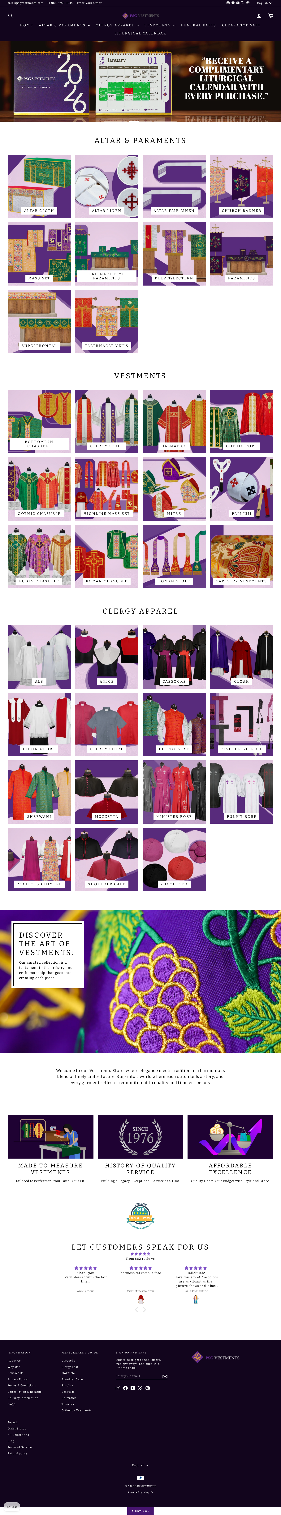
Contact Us (16, 1373)
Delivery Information (23, 1398)
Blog (11, 1441)
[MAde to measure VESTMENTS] (50, 1137)
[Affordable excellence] (230, 1137)
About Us (14, 1360)
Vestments (158, 25)
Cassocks (68, 1360)
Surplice (68, 1385)
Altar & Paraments (63, 25)
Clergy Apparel (116, 25)
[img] (140, 1254)
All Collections (18, 1435)
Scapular (68, 1391)
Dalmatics (69, 1398)
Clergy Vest (70, 1367)
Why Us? (14, 1367)
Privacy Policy (18, 1379)
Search (13, 1422)
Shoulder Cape (72, 1379)
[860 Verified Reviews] (140, 1231)
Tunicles (68, 1404)
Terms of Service (20, 1447)
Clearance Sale (241, 25)
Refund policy (18, 1453)
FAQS (11, 1404)
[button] (137, 1309)
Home (26, 25)
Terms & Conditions (22, 1385)
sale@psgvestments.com (25, 3)
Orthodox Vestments (77, 1410)
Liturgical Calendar (140, 33)
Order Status (17, 1428)
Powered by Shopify (140, 1492)
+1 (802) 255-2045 (60, 3)
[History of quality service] (141, 1137)
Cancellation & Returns (25, 1391)
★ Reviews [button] (140, 1510)
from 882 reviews (140, 1258)
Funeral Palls (198, 25)
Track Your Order (89, 3)
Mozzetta (68, 1373)
